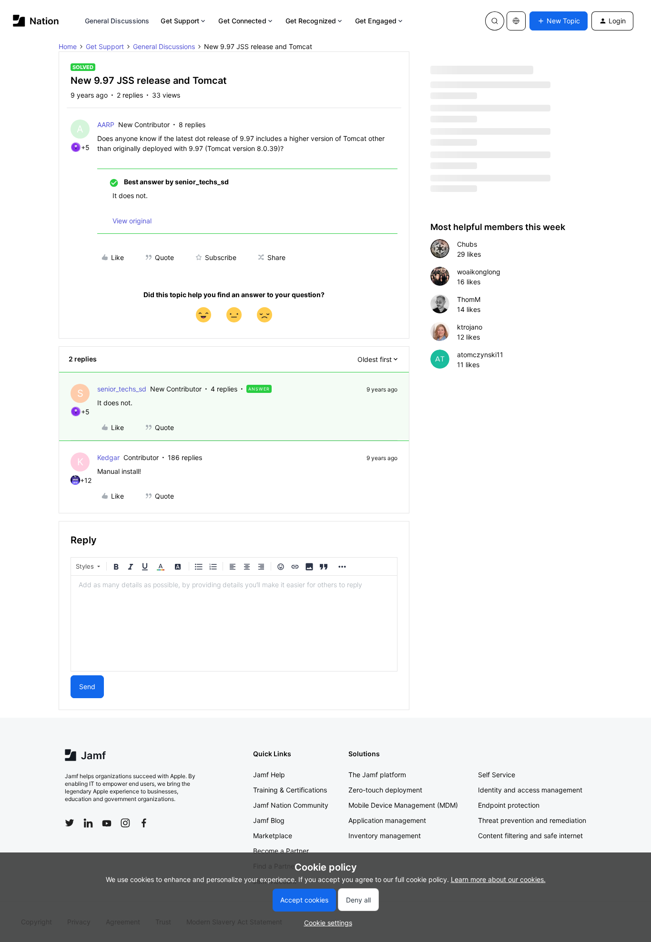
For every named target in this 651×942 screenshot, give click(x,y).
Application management (387, 820)
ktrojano (469, 327)
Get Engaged (376, 21)
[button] (558, 20)
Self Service (496, 775)
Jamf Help (269, 775)
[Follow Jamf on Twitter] (69, 823)
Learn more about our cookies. (498, 879)
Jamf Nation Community (290, 805)
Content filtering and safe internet (530, 836)
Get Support (180, 21)
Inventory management (384, 836)
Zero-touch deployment (385, 790)
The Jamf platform (377, 775)
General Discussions (117, 21)
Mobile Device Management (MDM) (403, 805)
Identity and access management (530, 790)
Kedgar (108, 457)
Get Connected (242, 21)
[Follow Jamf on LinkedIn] (88, 823)
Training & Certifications (290, 790)
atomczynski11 (480, 355)
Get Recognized (310, 21)
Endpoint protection (508, 805)
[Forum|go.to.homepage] (36, 21)
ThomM (468, 299)
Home (68, 46)
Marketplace (272, 836)
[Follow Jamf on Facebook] (144, 823)
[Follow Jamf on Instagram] (125, 823)
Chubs (467, 244)
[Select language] (516, 20)
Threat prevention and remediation (532, 820)
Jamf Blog (269, 820)
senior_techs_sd (121, 389)
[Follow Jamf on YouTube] (107, 823)
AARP (105, 124)
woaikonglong (478, 272)
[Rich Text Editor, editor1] (234, 623)
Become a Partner (281, 851)
